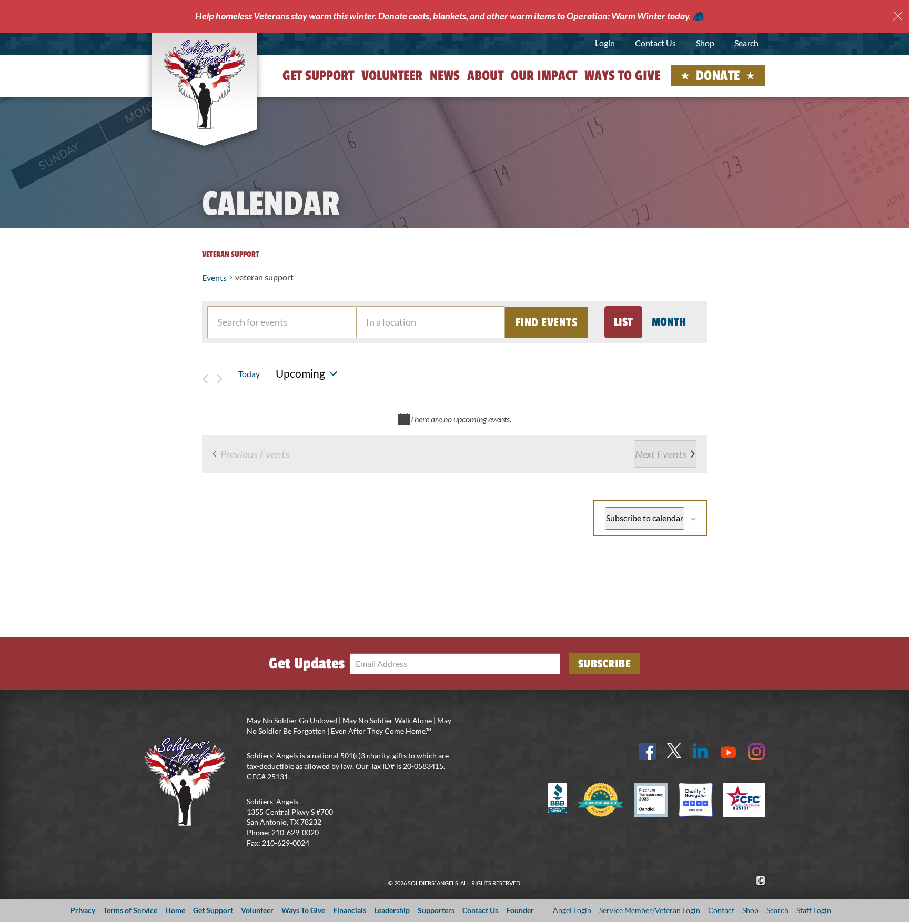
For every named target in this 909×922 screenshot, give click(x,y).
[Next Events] (219, 373)
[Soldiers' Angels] (204, 84)
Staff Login (813, 910)
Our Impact (544, 76)
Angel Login (572, 910)
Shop (705, 43)
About (485, 76)
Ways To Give (303, 910)
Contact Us (655, 43)
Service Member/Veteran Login (649, 910)
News (445, 76)
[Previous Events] (205, 373)
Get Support (318, 76)
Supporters (436, 910)
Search (746, 43)
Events (214, 277)
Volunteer (391, 76)
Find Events (547, 322)
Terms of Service (130, 910)
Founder (520, 910)
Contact (721, 910)
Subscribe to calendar (644, 518)
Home (175, 910)
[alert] (454, 418)
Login (605, 43)
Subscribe (604, 664)
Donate (718, 76)
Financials (349, 910)
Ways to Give (622, 76)
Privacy (82, 910)
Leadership (392, 910)
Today (249, 374)
